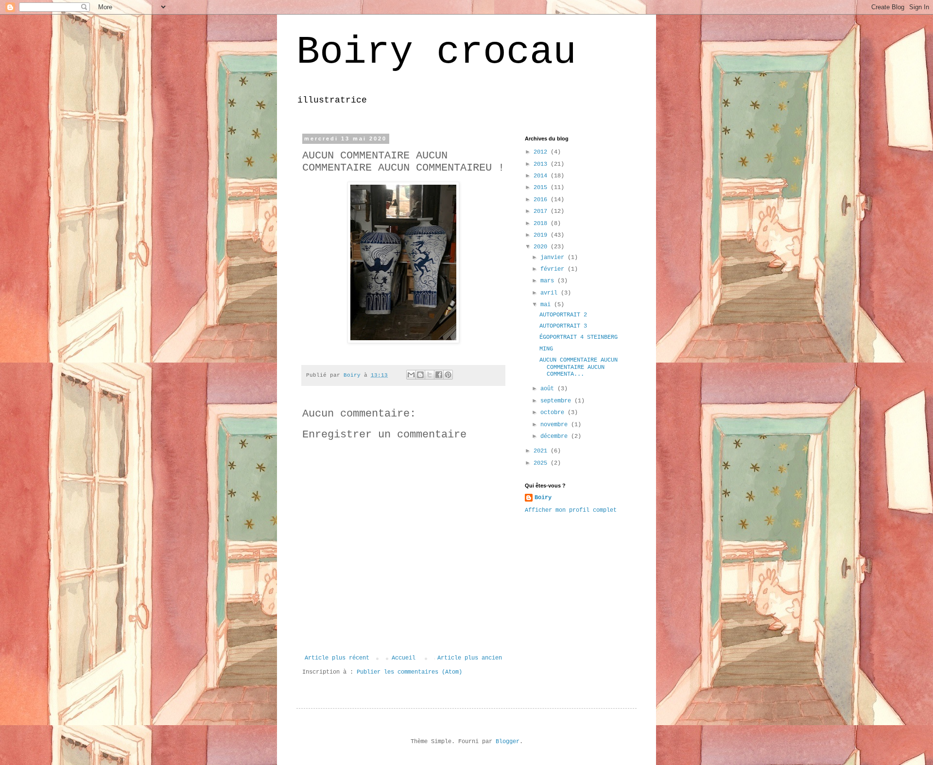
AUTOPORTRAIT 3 (563, 326)
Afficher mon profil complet (571, 510)
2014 (542, 176)
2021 (542, 451)
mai (547, 304)
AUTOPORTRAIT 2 (563, 315)
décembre (555, 436)
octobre (554, 412)
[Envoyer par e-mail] (411, 375)
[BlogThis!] (420, 375)
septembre (557, 401)
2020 (542, 246)
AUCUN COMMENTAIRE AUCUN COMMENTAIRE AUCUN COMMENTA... (578, 367)
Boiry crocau (436, 52)
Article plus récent (337, 658)
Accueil (403, 658)
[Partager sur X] (429, 375)
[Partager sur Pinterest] (448, 375)
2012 (542, 152)
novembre (555, 424)
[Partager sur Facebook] (439, 375)
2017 (542, 211)
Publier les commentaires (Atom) (409, 672)
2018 (542, 223)
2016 (542, 199)
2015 (542, 187)
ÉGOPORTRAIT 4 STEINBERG (578, 337)
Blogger (507, 741)
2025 (542, 463)
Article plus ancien (469, 658)
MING (546, 349)
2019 (542, 235)
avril (550, 293)
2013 (542, 164)
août (548, 388)
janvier (554, 257)
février (554, 269)
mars (548, 281)
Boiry (543, 497)
